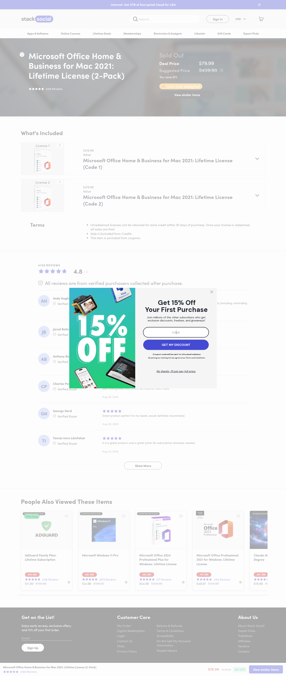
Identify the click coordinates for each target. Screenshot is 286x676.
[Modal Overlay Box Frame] (143, 338)
